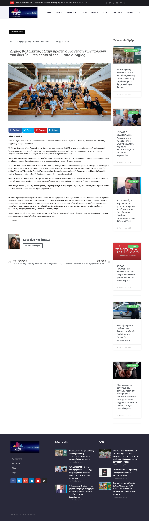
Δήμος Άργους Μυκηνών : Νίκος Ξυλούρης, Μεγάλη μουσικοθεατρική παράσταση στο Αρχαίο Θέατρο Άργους (126, 78)
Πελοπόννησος (17, 32)
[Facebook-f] (106, 3)
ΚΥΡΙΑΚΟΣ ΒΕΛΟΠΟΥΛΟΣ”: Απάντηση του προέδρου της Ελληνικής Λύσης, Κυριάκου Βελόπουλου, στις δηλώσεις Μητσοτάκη (125, 144)
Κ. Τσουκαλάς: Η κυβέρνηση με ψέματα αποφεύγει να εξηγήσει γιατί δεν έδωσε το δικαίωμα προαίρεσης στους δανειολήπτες (81, 491)
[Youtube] (117, 3)
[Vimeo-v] (121, 3)
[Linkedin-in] (124, 3)
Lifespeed (32, 514)
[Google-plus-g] (25, 480)
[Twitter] (110, 3)
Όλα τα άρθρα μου (32, 246)
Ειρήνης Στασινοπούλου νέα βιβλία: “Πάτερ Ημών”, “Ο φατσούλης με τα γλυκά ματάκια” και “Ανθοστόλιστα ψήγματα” (124, 488)
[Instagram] (113, 3)
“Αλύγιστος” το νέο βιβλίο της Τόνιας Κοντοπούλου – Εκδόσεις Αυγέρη (125, 472)
